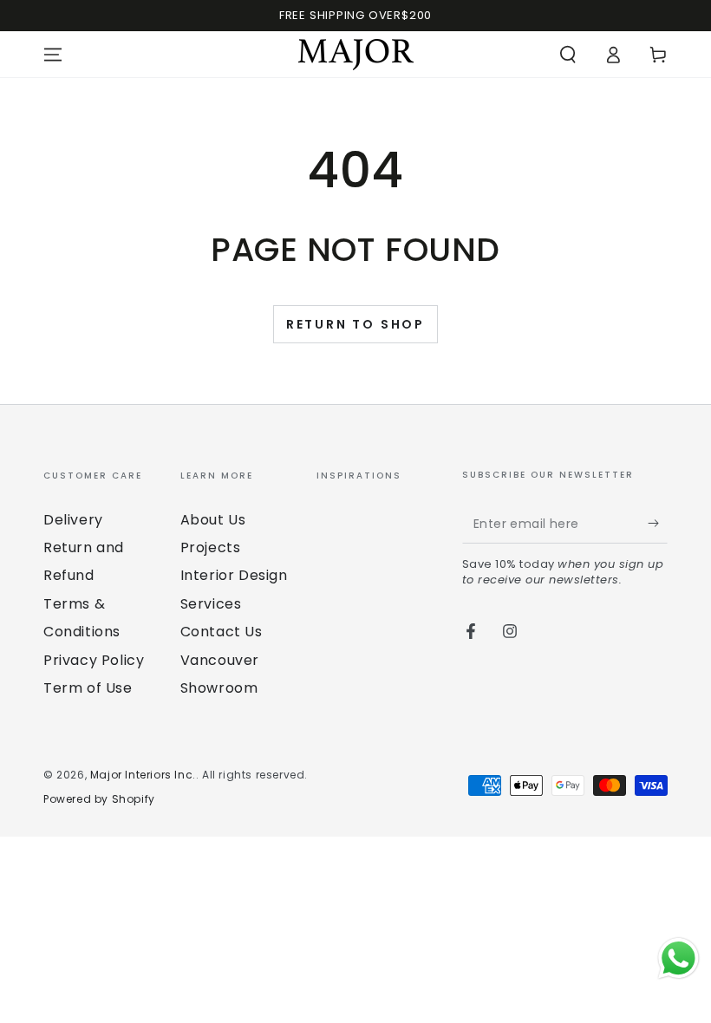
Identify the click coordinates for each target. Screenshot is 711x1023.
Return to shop (355, 324)
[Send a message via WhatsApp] (678, 958)
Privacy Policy (93, 660)
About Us (213, 520)
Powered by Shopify (99, 799)
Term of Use (88, 688)
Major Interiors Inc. (143, 774)
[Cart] (658, 55)
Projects (210, 547)
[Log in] (613, 55)
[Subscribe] (658, 524)
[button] (567, 55)
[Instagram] (509, 631)
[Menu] (52, 55)
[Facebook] (470, 631)
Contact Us (221, 632)
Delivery (73, 520)
